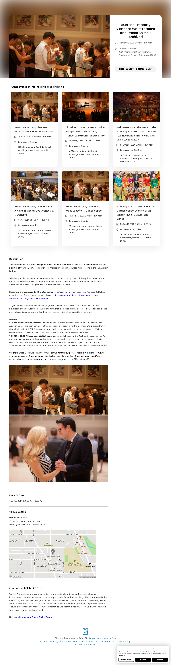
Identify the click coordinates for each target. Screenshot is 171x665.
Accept (160, 660)
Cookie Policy (124, 641)
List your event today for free (102, 638)
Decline (143, 660)
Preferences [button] (122, 655)
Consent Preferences (85, 644)
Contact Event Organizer (52, 641)
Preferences (126, 660)
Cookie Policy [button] (136, 653)
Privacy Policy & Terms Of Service (81, 641)
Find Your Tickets (108, 641)
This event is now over (135, 69)
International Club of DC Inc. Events (35, 617)
